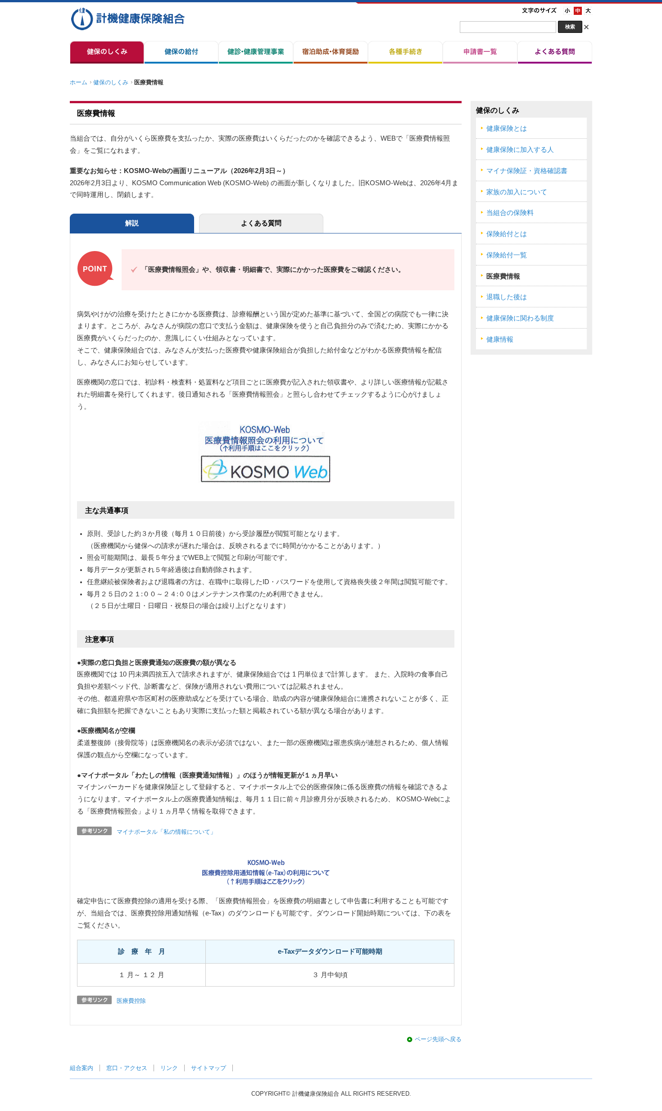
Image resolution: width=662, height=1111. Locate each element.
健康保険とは (506, 128)
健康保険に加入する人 (520, 149)
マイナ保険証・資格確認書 (526, 170)
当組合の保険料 (510, 212)
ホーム (78, 82)
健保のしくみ (110, 82)
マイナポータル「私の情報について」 (166, 831)
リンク (169, 1068)
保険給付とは (506, 234)
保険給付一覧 (506, 255)
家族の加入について (516, 192)
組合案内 (81, 1068)
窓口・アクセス (126, 1068)
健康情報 (499, 339)
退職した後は (506, 297)
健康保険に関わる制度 (520, 318)
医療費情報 (503, 276)
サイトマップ (208, 1068)
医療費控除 (131, 1000)
